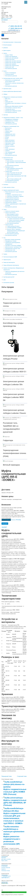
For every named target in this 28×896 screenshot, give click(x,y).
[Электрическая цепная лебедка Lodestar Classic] (14, 405)
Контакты (3, 857)
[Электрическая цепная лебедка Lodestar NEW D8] (14, 389)
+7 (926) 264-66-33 (15, 26)
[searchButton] (25, 22)
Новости (3, 869)
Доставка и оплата (6, 859)
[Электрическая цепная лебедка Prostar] (14, 341)
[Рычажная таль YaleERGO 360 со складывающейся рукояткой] (14, 418)
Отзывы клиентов (5, 867)
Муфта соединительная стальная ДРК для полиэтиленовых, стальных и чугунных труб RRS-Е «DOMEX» (14, 818)
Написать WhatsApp (16, 519)
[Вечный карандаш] (8, 460)
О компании (4, 866)
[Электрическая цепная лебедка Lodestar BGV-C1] (14, 364)
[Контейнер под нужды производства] (12, 319)
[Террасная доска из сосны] (10, 299)
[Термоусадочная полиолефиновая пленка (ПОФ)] (14, 445)
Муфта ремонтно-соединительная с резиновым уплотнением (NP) (11, 840)
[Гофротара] (6, 436)
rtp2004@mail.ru (14, 30)
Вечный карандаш (11, 464)
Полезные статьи (5, 870)
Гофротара (8, 440)
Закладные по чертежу (13, 314)
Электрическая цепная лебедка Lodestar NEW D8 (13, 397)
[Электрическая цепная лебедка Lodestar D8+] (14, 376)
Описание (4, 523)
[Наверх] (1, 887)
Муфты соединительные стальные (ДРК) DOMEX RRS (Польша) (14, 792)
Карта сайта (4, 860)
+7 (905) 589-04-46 (15, 28)
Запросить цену (6, 520)
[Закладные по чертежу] (9, 310)
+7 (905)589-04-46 (5, 876)
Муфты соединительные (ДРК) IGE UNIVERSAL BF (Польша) (14, 802)
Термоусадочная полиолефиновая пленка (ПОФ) (14, 453)
